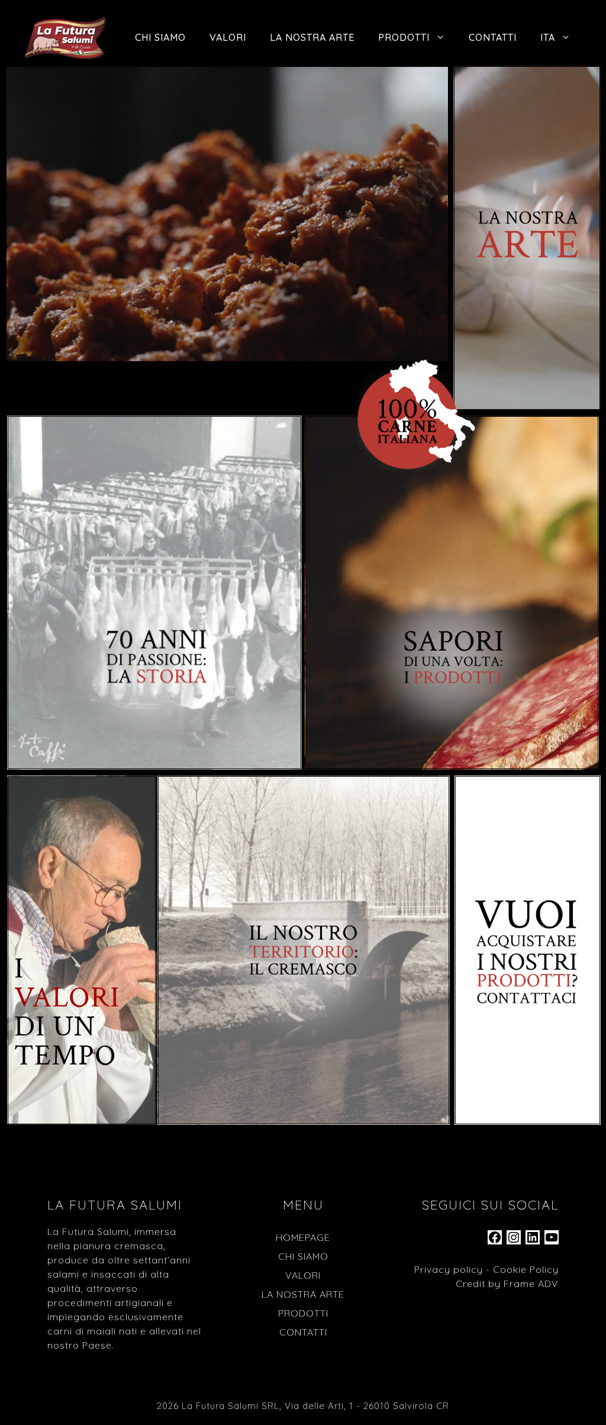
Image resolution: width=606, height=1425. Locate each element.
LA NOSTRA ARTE (312, 37)
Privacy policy (448, 1269)
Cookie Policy (526, 1269)
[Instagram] (514, 1241)
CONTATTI (493, 37)
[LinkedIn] (533, 1241)
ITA (547, 37)
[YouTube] (551, 1241)
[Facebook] (495, 1241)
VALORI (227, 37)
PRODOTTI (404, 37)
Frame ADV (531, 1283)
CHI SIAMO (160, 37)
